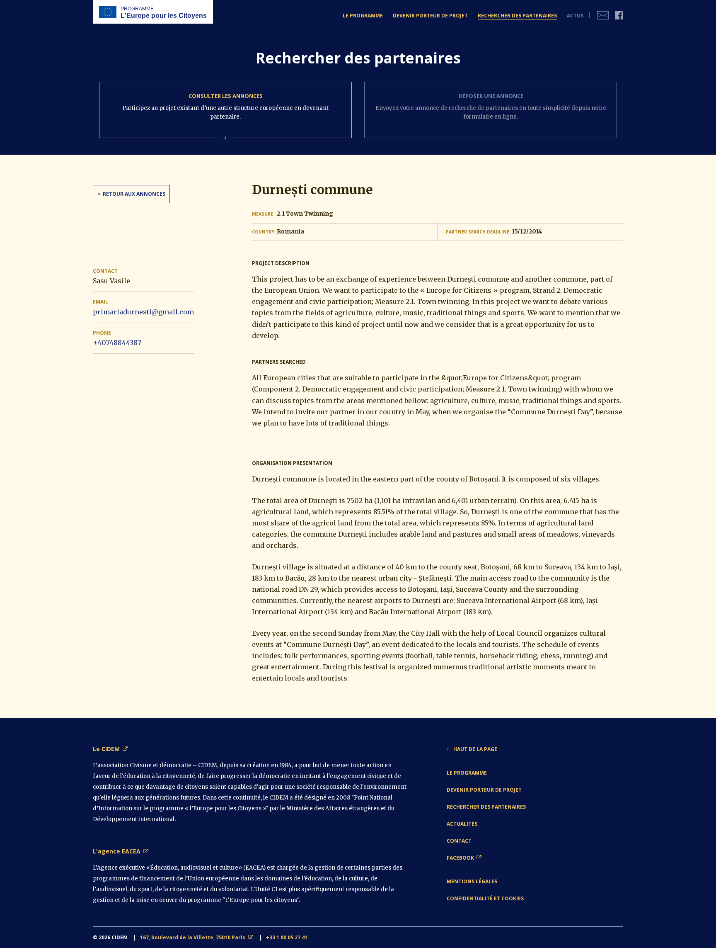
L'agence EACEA (116, 851)
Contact (459, 840)
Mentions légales (472, 881)
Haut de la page (475, 749)
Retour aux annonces (134, 193)
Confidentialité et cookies (485, 898)
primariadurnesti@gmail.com (143, 312)
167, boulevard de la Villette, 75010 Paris (192, 937)
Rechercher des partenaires (486, 806)
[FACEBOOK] (619, 15)
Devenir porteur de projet (484, 789)
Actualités (462, 823)
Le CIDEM (106, 749)
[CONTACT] (603, 15)
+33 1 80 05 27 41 (286, 937)
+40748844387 (117, 342)
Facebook (460, 857)
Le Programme (467, 772)
